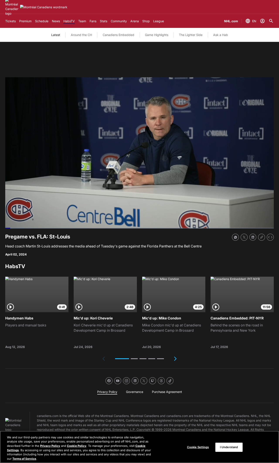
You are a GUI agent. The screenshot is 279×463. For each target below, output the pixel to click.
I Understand (229, 447)
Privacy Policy (50, 446)
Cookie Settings (198, 447)
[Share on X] (244, 237)
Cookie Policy (76, 446)
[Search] (271, 21)
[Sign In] (262, 21)
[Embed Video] (270, 237)
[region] (139, 447)
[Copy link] (261, 237)
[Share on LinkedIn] (252, 237)
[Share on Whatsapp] (235, 237)
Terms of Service (24, 458)
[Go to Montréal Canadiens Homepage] (43, 7)
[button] (122, 358)
